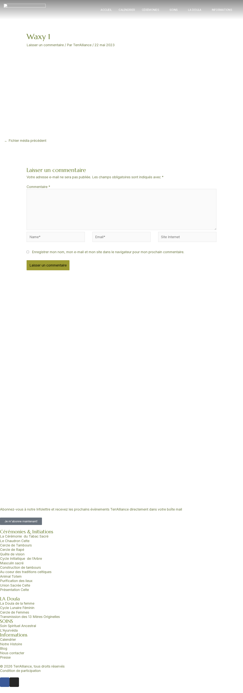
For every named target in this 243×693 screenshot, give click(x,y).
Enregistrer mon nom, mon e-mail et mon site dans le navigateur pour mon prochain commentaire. (108, 252)
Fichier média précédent (25, 141)
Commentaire (38, 187)
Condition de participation (20, 671)
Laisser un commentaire (45, 45)
